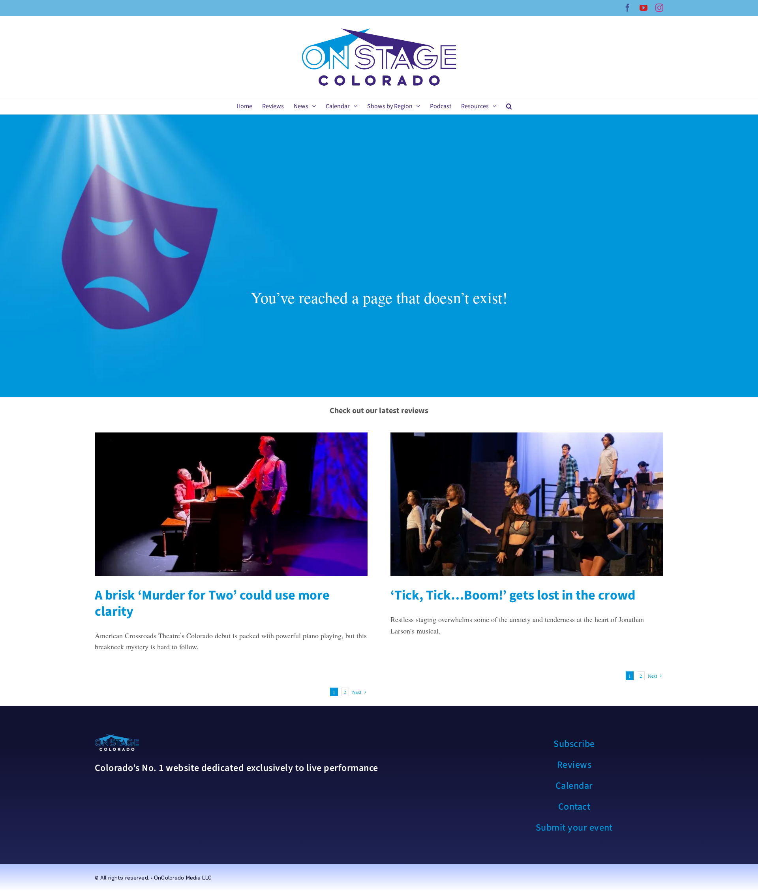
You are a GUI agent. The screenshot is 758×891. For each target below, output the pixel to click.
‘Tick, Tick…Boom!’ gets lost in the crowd (512, 595)
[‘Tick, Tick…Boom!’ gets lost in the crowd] (526, 504)
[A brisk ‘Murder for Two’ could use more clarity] (231, 504)
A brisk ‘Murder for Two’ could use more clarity (212, 603)
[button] (509, 106)
